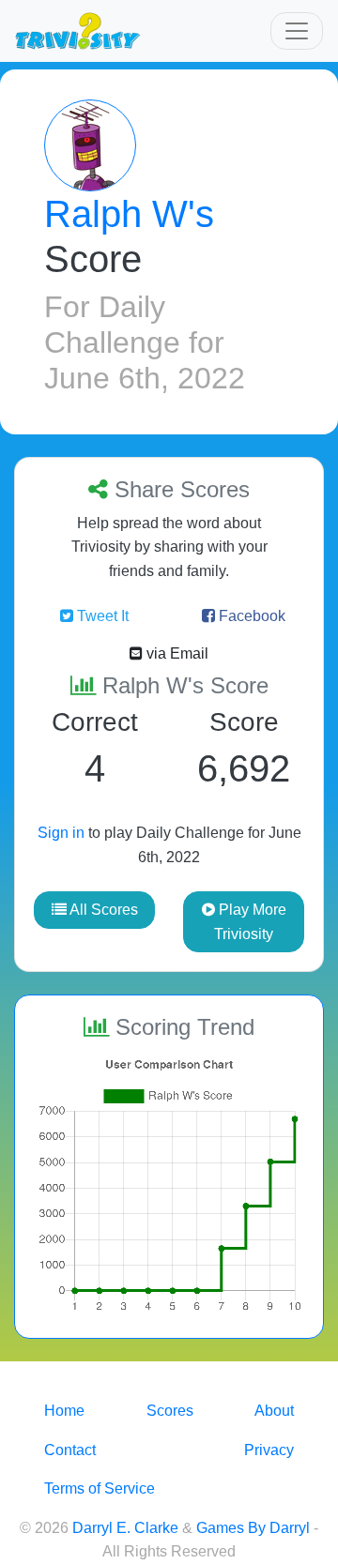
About (274, 1411)
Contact (70, 1450)
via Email (175, 653)
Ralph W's (129, 214)
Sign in (61, 833)
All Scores (102, 910)
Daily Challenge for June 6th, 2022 (144, 343)
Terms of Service (99, 1488)
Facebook (250, 616)
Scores (169, 1411)
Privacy (269, 1450)
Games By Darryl (253, 1528)
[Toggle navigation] (296, 31)
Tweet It (101, 616)
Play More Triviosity (250, 922)
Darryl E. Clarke (125, 1528)
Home (64, 1411)
